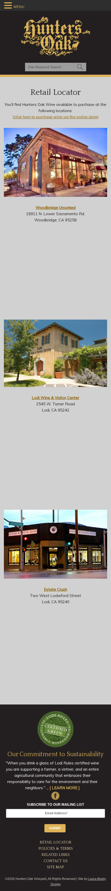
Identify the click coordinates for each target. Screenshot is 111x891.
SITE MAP (55, 867)
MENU (18, 6)
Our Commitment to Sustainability (55, 754)
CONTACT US (56, 861)
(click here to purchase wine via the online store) (56, 116)
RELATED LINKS (56, 855)
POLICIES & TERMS (55, 848)
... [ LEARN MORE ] (63, 787)
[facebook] (55, 795)
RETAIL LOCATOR (56, 842)
